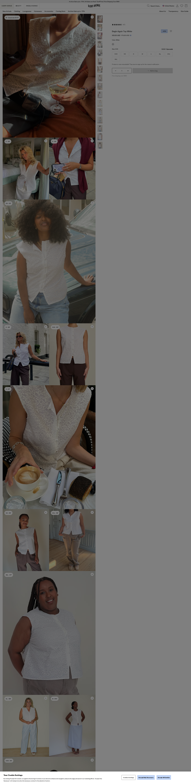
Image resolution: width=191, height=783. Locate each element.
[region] (95, 777)
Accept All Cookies (164, 777)
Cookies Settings (128, 777)
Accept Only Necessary (146, 777)
